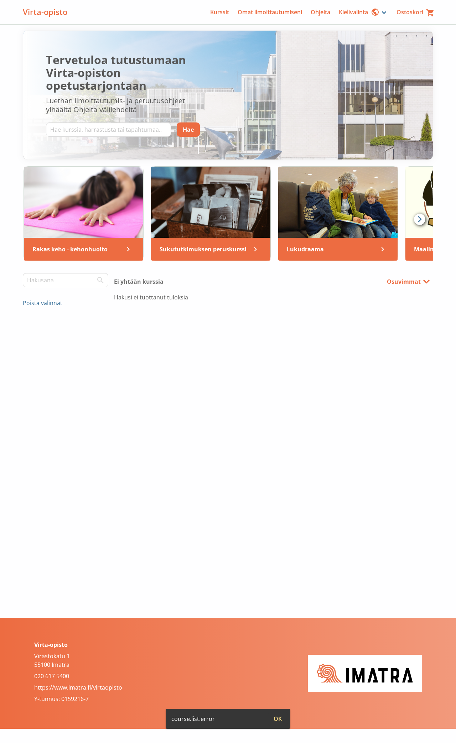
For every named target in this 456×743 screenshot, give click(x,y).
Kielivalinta (353, 12)
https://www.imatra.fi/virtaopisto (78, 687)
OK (278, 719)
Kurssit (219, 12)
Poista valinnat (42, 303)
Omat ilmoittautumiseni (270, 12)
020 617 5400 (51, 676)
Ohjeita (320, 12)
